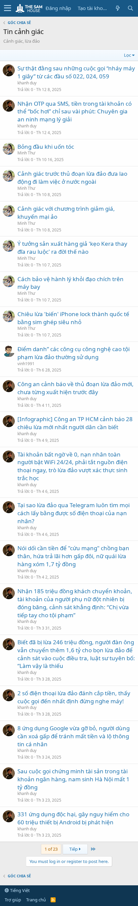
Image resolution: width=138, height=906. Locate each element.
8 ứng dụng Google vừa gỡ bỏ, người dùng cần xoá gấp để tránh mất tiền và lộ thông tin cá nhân (73, 736)
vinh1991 (25, 363)
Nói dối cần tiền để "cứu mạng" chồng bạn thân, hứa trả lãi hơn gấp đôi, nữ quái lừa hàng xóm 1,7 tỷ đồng (73, 556)
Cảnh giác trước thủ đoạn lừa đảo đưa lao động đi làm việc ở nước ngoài (72, 177)
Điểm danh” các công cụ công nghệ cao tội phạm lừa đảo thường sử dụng (73, 353)
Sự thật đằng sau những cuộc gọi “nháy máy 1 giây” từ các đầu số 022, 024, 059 (76, 72)
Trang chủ (36, 900)
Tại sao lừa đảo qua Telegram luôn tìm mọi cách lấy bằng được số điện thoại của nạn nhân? (73, 513)
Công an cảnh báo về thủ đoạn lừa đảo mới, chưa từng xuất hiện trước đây (75, 388)
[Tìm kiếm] (130, 8)
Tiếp (74, 849)
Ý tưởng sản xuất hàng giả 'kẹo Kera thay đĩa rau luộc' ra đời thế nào (72, 247)
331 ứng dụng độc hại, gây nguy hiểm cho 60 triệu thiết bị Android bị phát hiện (73, 818)
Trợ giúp (13, 900)
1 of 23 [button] (51, 849)
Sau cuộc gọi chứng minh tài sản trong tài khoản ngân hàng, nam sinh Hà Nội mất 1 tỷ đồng (73, 779)
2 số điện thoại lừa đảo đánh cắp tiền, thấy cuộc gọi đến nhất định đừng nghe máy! (73, 697)
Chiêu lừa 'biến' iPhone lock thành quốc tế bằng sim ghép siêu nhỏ (73, 318)
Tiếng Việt (19, 890)
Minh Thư (26, 153)
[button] (7, 8)
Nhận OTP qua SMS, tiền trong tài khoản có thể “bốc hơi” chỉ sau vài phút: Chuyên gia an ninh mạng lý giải (74, 111)
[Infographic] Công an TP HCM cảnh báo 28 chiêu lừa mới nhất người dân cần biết (75, 423)
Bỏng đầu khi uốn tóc (45, 146)
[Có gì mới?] (117, 8)
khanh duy (27, 83)
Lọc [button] (127, 55)
